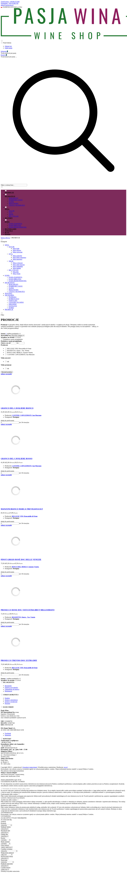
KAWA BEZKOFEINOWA (17, 227)
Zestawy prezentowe (11, 700)
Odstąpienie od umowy (12, 689)
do (17, 343)
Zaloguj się (8, 46)
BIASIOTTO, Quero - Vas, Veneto (23, 617)
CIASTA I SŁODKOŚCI (17, 205)
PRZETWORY (14, 203)
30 (18, 337)
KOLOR (11, 211)
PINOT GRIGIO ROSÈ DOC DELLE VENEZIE (21, 559)
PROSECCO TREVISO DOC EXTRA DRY (19, 660)
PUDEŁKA (12, 297)
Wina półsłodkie (18, 266)
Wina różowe (17, 250)
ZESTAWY (8, 293)
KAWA (7, 275)
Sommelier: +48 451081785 (9, 3)
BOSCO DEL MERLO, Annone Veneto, (25, 567)
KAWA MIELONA (15, 225)
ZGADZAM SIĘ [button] (6, 820)
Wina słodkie (17, 268)
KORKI (11, 308)
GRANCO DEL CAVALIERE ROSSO (16, 459)
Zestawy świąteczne (11, 702)
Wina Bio (16, 272)
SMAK (11, 214)
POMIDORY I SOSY (16, 200)
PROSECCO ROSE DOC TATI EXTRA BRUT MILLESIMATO (27, 610)
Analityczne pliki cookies (9, 800)
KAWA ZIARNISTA (15, 223)
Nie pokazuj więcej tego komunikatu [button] (12, 771)
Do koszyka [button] (25, 422)
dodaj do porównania (7, 420)
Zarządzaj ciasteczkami (30, 767)
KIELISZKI (12, 304)
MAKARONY (13, 198)
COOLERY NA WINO (16, 302)
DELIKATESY (10, 282)
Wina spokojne (17, 256)
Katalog (7, 698)
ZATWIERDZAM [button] (7, 812)
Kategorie (4, 241)
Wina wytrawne (18, 263)
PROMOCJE (9, 309)
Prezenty (7, 703)
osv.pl (65, 767)
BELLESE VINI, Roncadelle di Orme (25, 516)
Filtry (2, 315)
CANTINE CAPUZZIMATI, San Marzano (26, 415)
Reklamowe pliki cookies (9, 805)
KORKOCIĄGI (14, 299)
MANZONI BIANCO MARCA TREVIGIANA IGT (22, 509)
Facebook (8, 733)
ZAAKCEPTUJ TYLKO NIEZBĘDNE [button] (14, 818)
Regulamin (8, 686)
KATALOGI (13, 306)
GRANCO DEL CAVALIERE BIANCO (17, 408)
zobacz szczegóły (6, 374)
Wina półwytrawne (19, 265)
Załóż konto (8, 48)
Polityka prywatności (11, 687)
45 (20, 337)
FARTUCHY (13, 300)
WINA (7, 245)
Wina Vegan (16, 273)
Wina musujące (17, 259)
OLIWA (11, 202)
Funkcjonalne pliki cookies (9, 794)
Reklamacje (8, 691)
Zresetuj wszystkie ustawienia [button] (10, 871)
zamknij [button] (3, 821)
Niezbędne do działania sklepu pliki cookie (16, 789)
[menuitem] (65, 191)
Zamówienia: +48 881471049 (10, 1)
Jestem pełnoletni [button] (6, 780)
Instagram (8, 735)
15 (16, 337)
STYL (11, 213)
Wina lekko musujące (19, 257)
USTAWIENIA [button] (6, 816)
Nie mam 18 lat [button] (16, 780)
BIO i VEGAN (13, 216)
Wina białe (16, 248)
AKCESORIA (9, 295)
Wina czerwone (17, 252)
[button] (4, 345)
